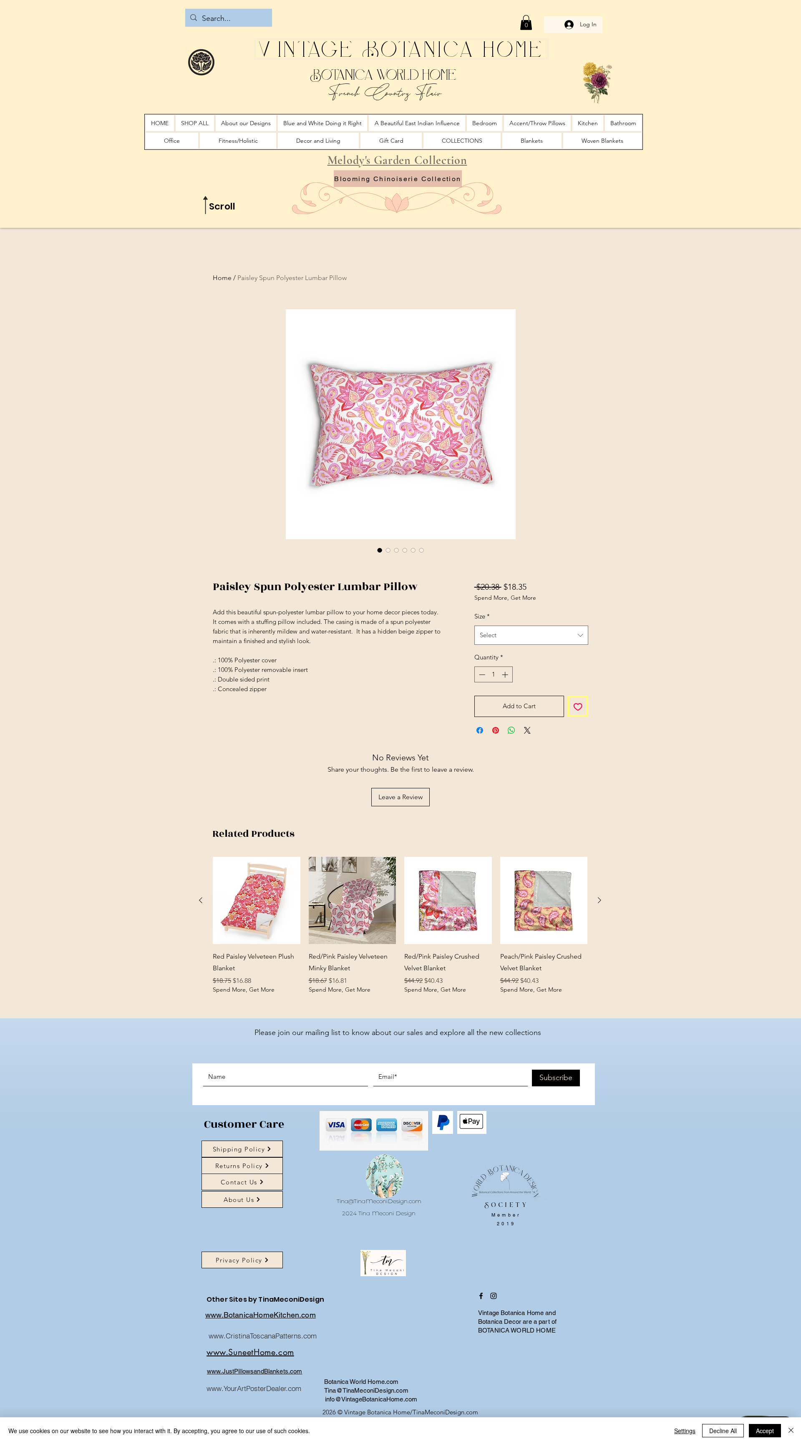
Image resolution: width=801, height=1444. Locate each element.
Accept (765, 1430)
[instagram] (493, 1296)
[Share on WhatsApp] (511, 730)
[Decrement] (481, 674)
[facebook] (481, 1296)
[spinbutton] (493, 674)
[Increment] (505, 674)
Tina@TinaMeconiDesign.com (379, 1201)
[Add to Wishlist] (578, 706)
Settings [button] (684, 1430)
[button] (526, 22)
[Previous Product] (201, 900)
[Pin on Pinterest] (496, 730)
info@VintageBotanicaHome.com (371, 1399)
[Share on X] (527, 730)
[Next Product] (599, 900)
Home (222, 278)
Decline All (723, 1430)
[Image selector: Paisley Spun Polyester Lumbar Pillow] (379, 550)
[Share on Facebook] (480, 730)
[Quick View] (256, 900)
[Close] (791, 1430)
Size (482, 616)
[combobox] (531, 635)
